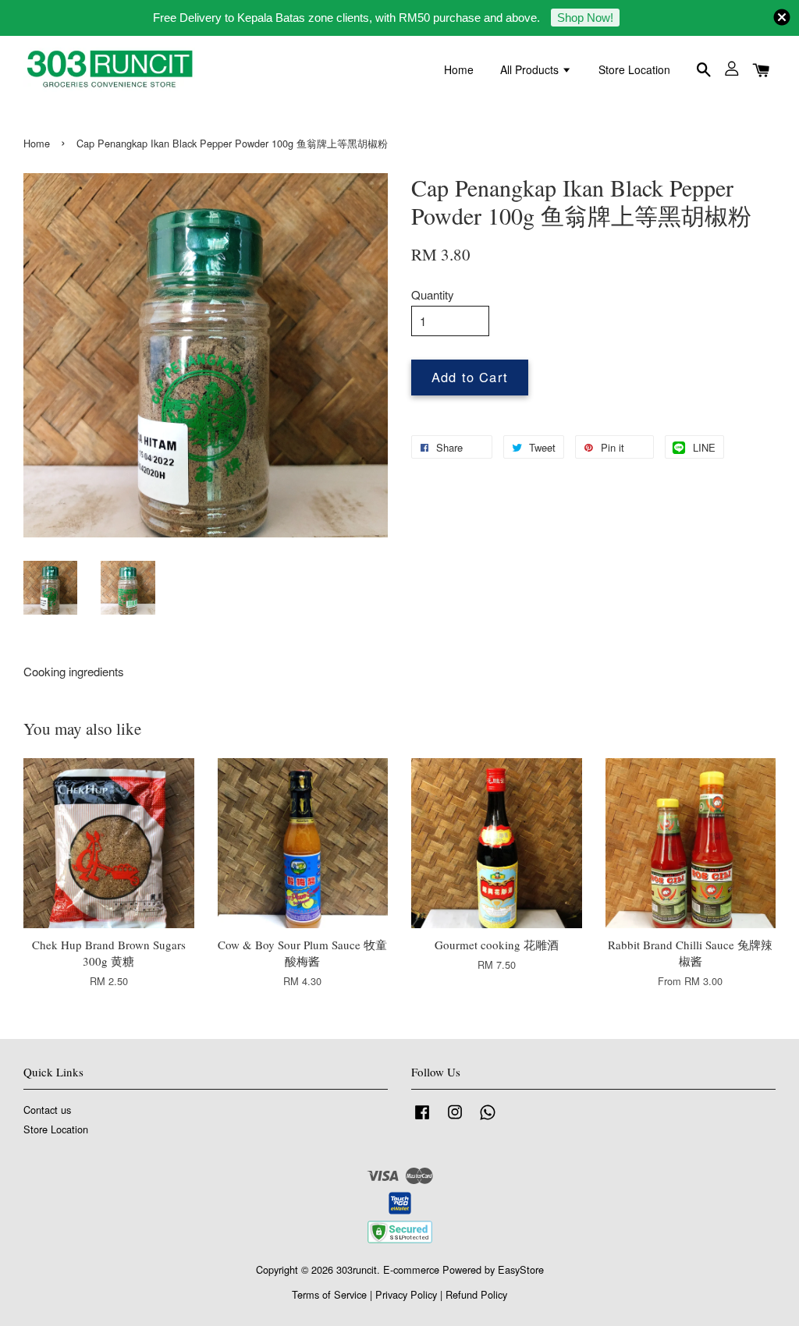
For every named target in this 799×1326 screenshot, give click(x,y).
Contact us (47, 1109)
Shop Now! (585, 17)
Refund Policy (476, 1294)
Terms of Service (329, 1294)
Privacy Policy (406, 1294)
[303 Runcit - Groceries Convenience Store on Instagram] (455, 1119)
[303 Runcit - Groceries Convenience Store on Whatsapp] (488, 1119)
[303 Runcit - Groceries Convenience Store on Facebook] (422, 1119)
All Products (531, 69)
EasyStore (521, 1269)
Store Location (634, 69)
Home (459, 69)
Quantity (432, 294)
